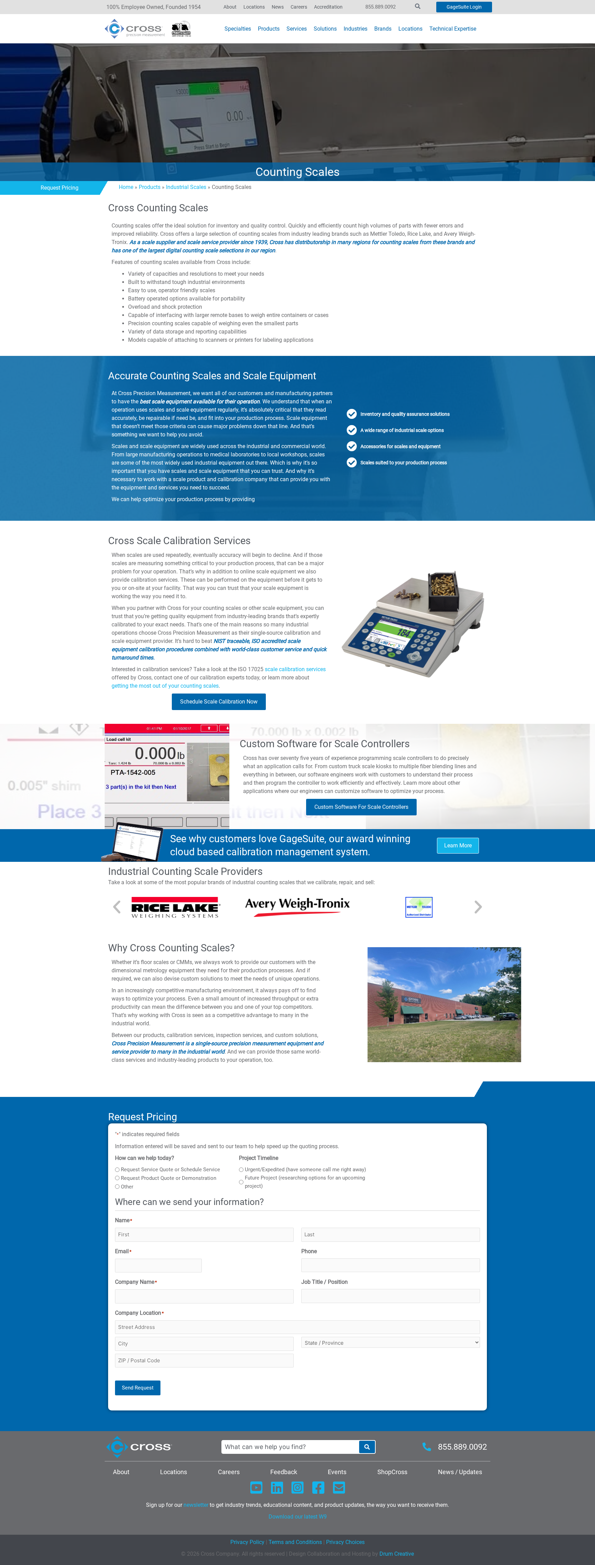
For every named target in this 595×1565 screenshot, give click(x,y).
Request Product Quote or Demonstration (168, 1178)
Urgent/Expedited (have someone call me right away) (305, 1169)
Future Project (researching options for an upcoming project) (305, 1182)
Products (149, 187)
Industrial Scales (186, 187)
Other (127, 1187)
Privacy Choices (345, 1542)
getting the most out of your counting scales (165, 686)
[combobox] (289, 1447)
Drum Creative (396, 1554)
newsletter (196, 1505)
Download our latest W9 (298, 1516)
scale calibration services (295, 669)
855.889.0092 (380, 7)
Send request (138, 1388)
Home (126, 187)
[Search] (367, 1447)
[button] (116, 907)
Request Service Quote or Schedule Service (170, 1169)
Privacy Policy (247, 1542)
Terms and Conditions (294, 1542)
